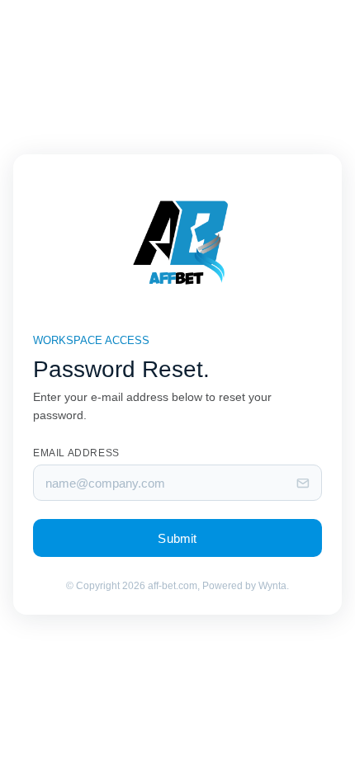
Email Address (76, 453)
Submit (177, 538)
